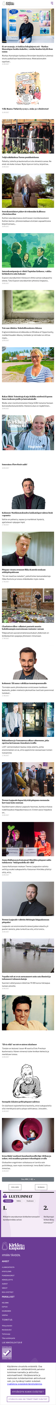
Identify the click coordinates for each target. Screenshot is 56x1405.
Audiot (5, 1284)
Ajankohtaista (8, 1267)
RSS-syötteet (7, 1292)
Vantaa (5, 1315)
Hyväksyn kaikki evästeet (28, 1391)
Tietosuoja (6, 1334)
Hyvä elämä (6, 1271)
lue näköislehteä (11, 1342)
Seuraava (41, 1187)
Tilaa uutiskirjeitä (8, 1338)
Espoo (5, 1307)
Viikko (19, 1201)
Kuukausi (30, 1201)
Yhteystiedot (7, 1325)
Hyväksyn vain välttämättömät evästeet (28, 1399)
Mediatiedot (6, 1330)
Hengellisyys (7, 1279)
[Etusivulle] (8, 3)
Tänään (8, 1201)
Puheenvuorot (8, 1275)
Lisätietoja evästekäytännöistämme (24, 1384)
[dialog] (28, 1384)
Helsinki (5, 1302)
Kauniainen (6, 1311)
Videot (4, 1288)
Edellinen (15, 1187)
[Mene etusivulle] (13, 1247)
